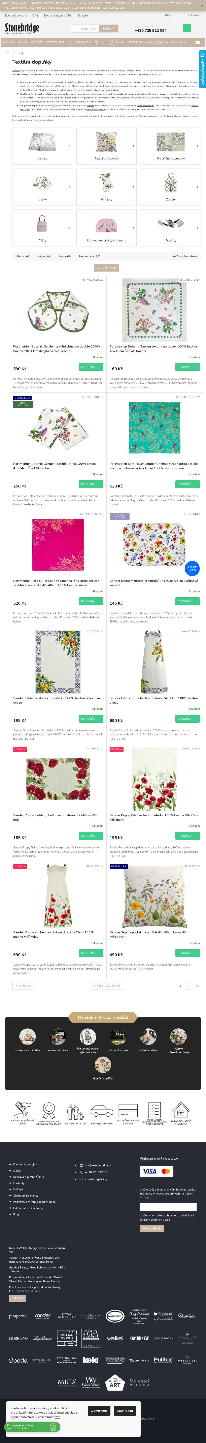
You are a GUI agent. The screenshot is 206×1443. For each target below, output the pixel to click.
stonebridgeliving (96, 1179)
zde (57, 1417)
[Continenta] (139, 1360)
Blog (16, 1214)
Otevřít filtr (106, 268)
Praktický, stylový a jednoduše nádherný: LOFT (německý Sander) (35, 1289)
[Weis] (115, 1360)
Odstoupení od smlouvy (28, 1208)
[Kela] (91, 1360)
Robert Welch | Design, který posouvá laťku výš (37, 1250)
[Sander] (43, 1316)
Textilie (16, 70)
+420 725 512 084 (97, 1172)
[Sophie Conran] (91, 1316)
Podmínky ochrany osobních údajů (34, 1202)
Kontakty (83, 15)
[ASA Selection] (91, 1338)
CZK (168, 15)
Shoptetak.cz (145, 1419)
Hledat (108, 29)
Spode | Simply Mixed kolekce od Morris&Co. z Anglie (37, 1269)
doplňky (90, 105)
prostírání (174, 82)
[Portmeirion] (115, 1316)
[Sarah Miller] (187, 1338)
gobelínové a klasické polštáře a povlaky (71, 97)
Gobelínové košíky (145, 105)
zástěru (24, 101)
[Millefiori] (139, 1382)
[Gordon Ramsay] (67, 1360)
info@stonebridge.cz (98, 1165)
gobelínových (111, 86)
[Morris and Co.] (18, 1338)
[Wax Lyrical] (187, 1360)
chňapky (195, 97)
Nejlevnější (44, 256)
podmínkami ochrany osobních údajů (167, 1217)
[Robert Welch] (187, 1316)
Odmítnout (99, 1411)
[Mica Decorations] (67, 1382)
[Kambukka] (139, 1338)
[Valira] (115, 1338)
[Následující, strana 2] (188, 985)
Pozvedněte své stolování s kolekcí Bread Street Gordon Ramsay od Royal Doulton (35, 1279)
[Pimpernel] (18, 1316)
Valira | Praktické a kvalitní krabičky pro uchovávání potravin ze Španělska (34, 1259)
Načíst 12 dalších (106, 986)
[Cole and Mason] (163, 1338)
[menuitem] (8, 42)
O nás (35, 15)
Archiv (17, 1298)
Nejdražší (65, 256)
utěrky (186, 97)
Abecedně (22, 256)
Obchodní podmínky (25, 1196)
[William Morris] (67, 1338)
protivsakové (140, 86)
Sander (112, 97)
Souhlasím (125, 1411)
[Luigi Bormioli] (43, 1338)
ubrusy (184, 82)
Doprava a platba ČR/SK (58, 15)
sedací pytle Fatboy (96, 109)
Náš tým (18, 1189)
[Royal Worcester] (67, 1316)
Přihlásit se (152, 1228)
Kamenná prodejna (16, 15)
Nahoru (25, 986)
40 (197, 986)
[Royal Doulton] (43, 1360)
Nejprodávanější (89, 256)
